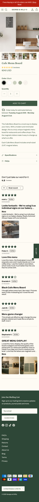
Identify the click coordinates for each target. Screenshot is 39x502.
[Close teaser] (33, 259)
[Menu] (2, 9)
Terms (4, 457)
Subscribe (9, 418)
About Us (5, 450)
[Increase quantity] (17, 93)
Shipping (5, 439)
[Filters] (4, 188)
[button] (7, 67)
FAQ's (4, 435)
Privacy (4, 461)
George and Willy (11, 494)
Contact (5, 446)
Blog (3, 454)
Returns (5, 443)
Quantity (5, 89)
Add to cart (19, 103)
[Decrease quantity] (4, 93)
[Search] (7, 9)
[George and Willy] (19, 9)
